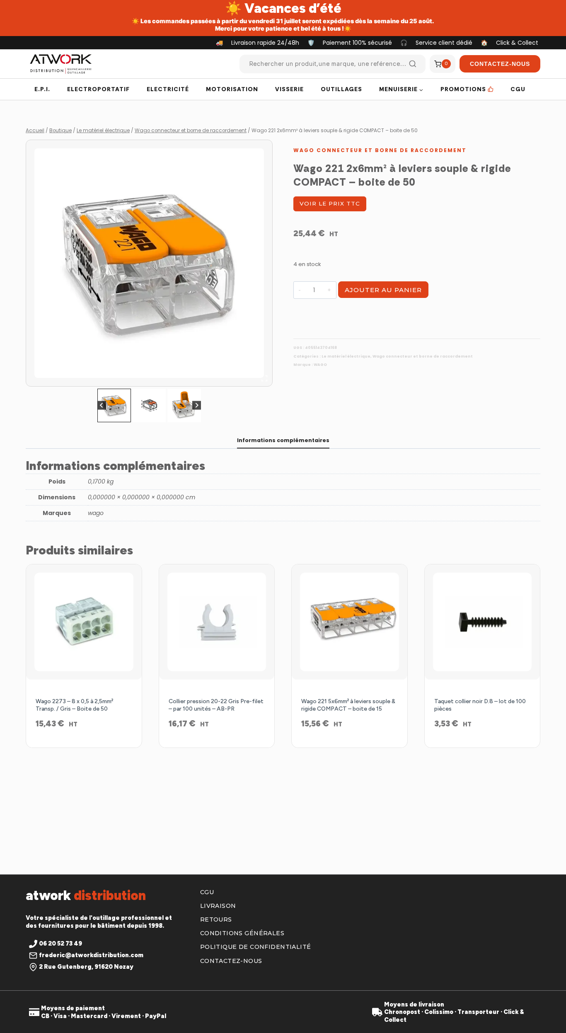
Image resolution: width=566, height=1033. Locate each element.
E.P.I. (42, 89)
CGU (517, 89)
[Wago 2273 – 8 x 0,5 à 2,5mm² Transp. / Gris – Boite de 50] (83, 622)
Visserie (289, 89)
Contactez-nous (231, 961)
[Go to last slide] (101, 405)
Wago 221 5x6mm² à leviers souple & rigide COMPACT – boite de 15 (348, 705)
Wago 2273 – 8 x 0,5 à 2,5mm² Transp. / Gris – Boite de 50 (74, 705)
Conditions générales (242, 933)
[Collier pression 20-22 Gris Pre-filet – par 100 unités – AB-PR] (216, 622)
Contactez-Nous (500, 63)
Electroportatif (98, 89)
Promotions (463, 89)
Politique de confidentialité (255, 947)
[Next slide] (196, 405)
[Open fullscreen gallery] (264, 378)
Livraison (218, 906)
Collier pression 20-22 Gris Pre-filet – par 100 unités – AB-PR (216, 705)
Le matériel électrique (346, 356)
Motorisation (232, 89)
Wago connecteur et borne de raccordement (380, 150)
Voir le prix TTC (330, 203)
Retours (216, 919)
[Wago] (149, 263)
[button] (114, 405)
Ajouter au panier (383, 290)
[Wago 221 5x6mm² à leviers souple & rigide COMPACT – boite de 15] (349, 622)
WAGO (320, 364)
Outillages (341, 89)
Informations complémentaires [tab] (283, 440)
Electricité (168, 89)
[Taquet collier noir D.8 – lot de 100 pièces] (482, 622)
